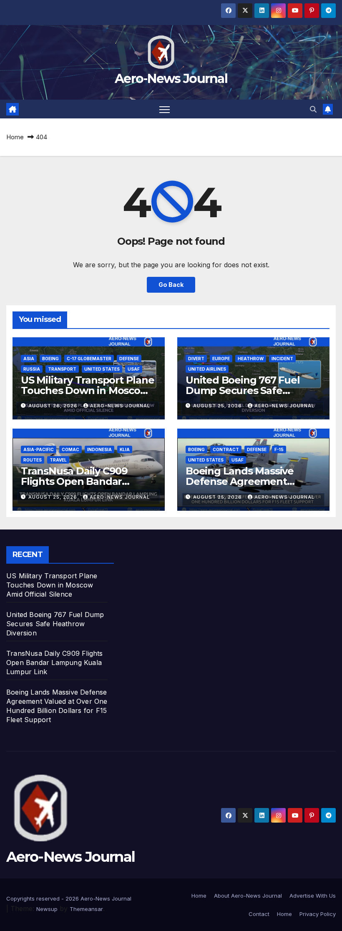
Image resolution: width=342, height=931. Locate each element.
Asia (28, 358)
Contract (226, 449)
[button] (313, 109)
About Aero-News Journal (248, 895)
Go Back (171, 284)
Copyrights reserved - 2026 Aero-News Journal (68, 898)
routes (32, 459)
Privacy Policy (317, 914)
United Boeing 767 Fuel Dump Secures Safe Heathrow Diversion (243, 390)
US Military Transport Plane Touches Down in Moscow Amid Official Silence (87, 390)
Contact (259, 914)
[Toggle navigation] (164, 109)
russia (31, 368)
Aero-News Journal (171, 78)
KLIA (125, 449)
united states (102, 368)
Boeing (50, 358)
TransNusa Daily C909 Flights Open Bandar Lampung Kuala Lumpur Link (54, 662)
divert (196, 358)
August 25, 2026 (218, 406)
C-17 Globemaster (89, 358)
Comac (70, 449)
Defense (129, 358)
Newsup (47, 909)
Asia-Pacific (38, 449)
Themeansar (86, 909)
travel (58, 459)
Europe (221, 358)
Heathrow (251, 358)
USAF (134, 368)
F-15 (279, 449)
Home (15, 137)
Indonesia (99, 449)
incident (282, 358)
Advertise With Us (312, 895)
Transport (62, 368)
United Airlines (207, 368)
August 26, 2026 (53, 406)
